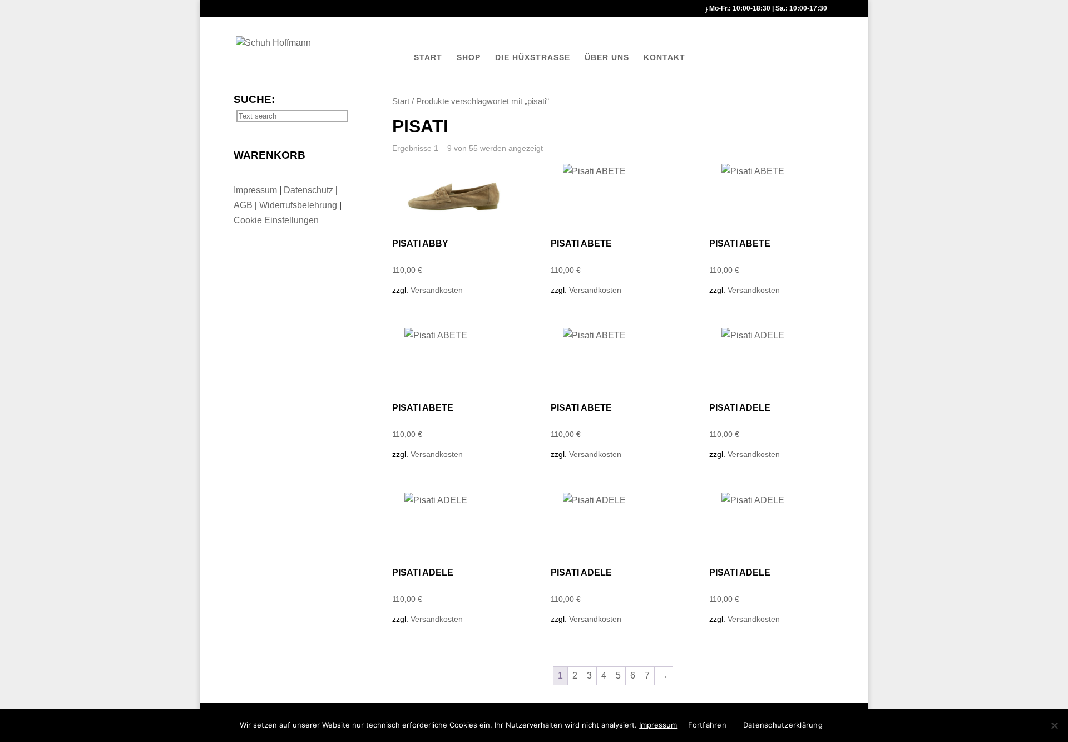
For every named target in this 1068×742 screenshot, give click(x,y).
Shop (469, 57)
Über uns (607, 57)
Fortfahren (707, 724)
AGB (244, 205)
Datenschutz (309, 190)
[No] (1054, 725)
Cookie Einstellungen (276, 220)
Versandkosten (437, 290)
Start (428, 57)
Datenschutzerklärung (783, 724)
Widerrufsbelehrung (298, 205)
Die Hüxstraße (532, 57)
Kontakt (664, 57)
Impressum (256, 190)
